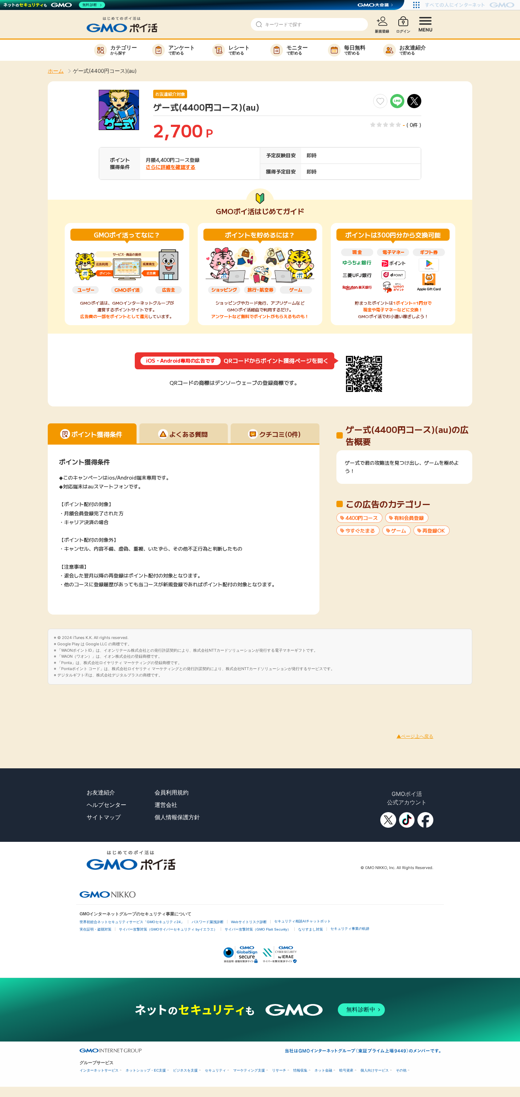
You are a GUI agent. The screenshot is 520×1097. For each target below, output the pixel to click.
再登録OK (433, 530)
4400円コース (361, 517)
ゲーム (398, 530)
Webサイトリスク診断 (249, 922)
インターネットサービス (99, 1070)
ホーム (56, 71)
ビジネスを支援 (185, 1070)
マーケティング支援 (249, 1070)
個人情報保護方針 (177, 817)
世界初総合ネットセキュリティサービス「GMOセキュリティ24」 (132, 922)
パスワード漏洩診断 (208, 922)
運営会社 (166, 804)
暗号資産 (346, 1070)
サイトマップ (104, 817)
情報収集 (300, 1070)
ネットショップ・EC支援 (146, 1070)
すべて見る (404, 470)
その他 (401, 1070)
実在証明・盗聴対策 (95, 929)
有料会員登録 (409, 517)
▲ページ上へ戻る (415, 736)
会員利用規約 (172, 792)
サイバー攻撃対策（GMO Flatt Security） (258, 929)
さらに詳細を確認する (170, 166)
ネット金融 (323, 1070)
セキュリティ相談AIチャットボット (302, 921)
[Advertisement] (129, 700)
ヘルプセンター (106, 804)
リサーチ (279, 1070)
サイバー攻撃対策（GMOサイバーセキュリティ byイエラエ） (168, 929)
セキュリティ (215, 1070)
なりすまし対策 (310, 929)
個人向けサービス (374, 1070)
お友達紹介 (101, 792)
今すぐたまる (360, 530)
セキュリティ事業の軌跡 (349, 929)
